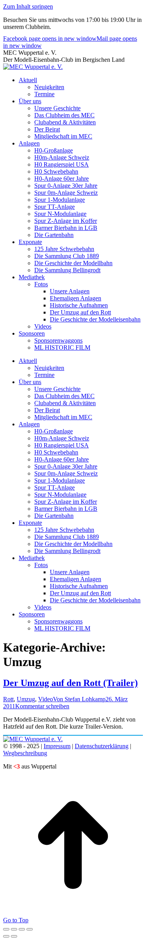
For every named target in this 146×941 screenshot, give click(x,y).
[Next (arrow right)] (14, 936)
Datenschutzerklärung (101, 746)
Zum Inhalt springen (28, 6)
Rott (8, 699)
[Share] (14, 929)
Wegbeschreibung (25, 753)
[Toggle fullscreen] (22, 929)
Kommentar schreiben (42, 706)
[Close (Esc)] (6, 929)
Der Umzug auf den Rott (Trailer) (70, 683)
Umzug (26, 699)
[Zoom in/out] (29, 929)
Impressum (57, 746)
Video (45, 699)
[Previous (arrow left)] (6, 936)
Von (79, 699)
